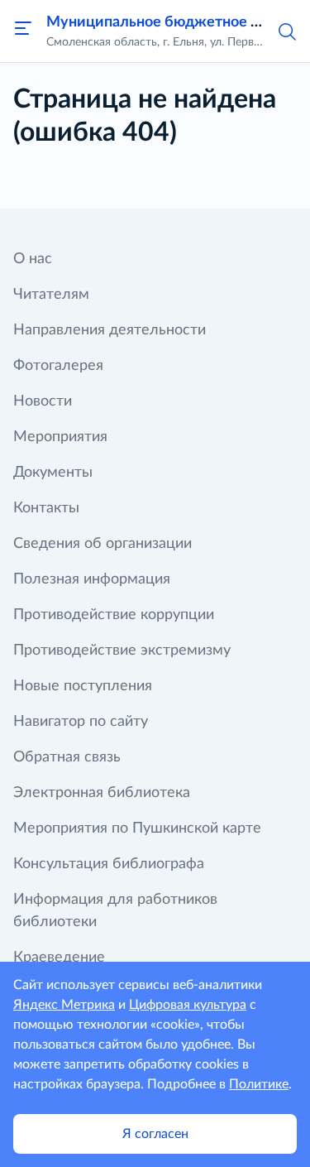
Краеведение (59, 957)
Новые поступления (82, 686)
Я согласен (155, 1134)
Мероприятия (60, 437)
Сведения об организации (102, 543)
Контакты (46, 508)
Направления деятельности (109, 330)
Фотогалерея (58, 365)
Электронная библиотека (101, 792)
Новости (42, 401)
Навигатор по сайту (80, 721)
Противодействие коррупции (113, 615)
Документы (53, 472)
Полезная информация (91, 579)
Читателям (51, 294)
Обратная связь (67, 757)
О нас (32, 259)
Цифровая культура (187, 1004)
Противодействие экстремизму (122, 650)
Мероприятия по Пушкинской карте (137, 828)
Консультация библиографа (108, 864)
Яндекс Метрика (64, 1004)
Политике (259, 1084)
